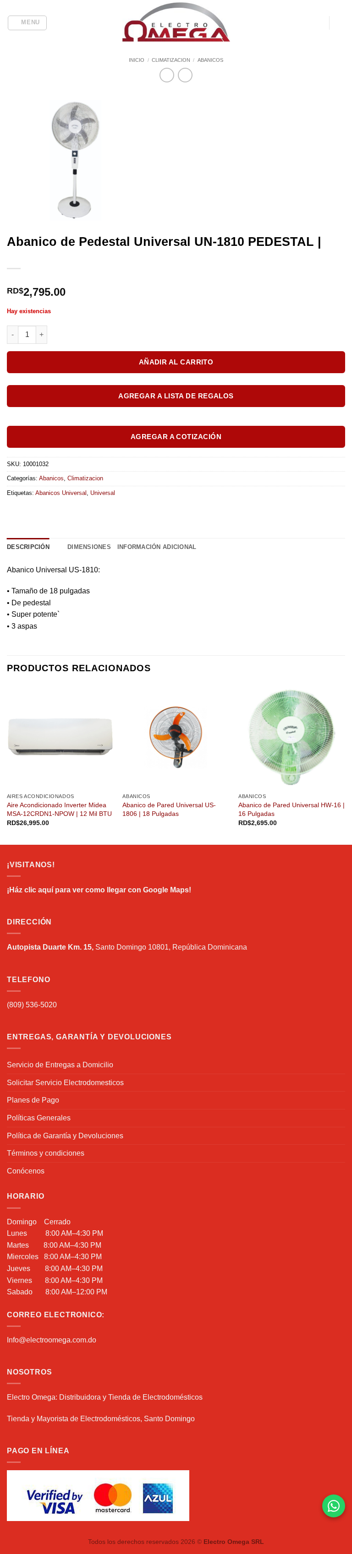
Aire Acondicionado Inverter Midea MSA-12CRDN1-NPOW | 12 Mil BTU (59, 809)
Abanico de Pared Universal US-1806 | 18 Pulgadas (169, 809)
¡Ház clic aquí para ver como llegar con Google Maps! (99, 890)
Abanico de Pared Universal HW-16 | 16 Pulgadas (291, 809)
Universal (102, 492)
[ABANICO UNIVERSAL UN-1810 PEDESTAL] (176, 160)
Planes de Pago (33, 1100)
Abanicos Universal (61, 492)
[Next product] (167, 75)
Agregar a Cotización (176, 436)
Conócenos (25, 1171)
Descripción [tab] (28, 546)
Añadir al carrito (176, 362)
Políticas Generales (39, 1118)
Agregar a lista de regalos (176, 396)
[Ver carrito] (340, 23)
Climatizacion (171, 60)
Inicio (136, 60)
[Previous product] (185, 75)
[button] (27, 23)
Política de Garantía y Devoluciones (65, 1136)
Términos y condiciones (45, 1153)
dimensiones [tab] (89, 546)
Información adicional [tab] (156, 546)
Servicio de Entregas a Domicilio (60, 1065)
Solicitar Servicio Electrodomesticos (65, 1083)
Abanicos (210, 60)
